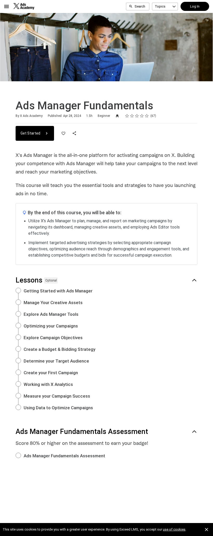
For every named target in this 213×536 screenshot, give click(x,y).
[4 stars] (141, 115)
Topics (160, 6)
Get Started (31, 133)
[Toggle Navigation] (7, 6)
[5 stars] (146, 115)
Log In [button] (194, 6)
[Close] (206, 529)
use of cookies (174, 529)
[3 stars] (137, 115)
